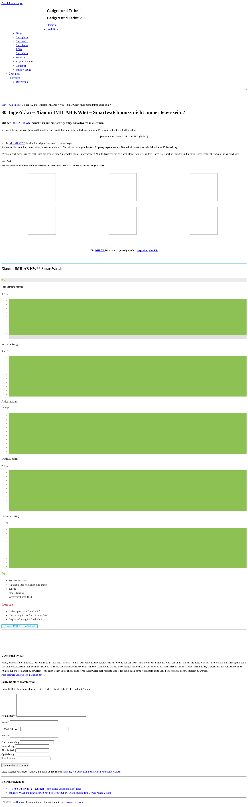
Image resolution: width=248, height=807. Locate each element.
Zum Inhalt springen (12, 3)
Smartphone (22, 37)
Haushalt (20, 57)
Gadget (19, 33)
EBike (19, 49)
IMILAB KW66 (21, 123)
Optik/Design (8, 754)
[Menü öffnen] (245, 89)
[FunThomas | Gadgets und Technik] (24, 26)
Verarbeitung (8, 746)
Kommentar (8, 715)
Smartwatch (22, 41)
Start (3, 104)
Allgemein (14, 104)
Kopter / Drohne (24, 61)
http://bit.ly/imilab (147, 250)
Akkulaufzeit (8, 750)
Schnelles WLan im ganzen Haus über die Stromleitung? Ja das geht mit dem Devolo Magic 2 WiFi (61, 792)
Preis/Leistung (8, 758)
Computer (21, 65)
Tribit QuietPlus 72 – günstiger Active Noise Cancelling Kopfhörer (45, 788)
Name (5, 722)
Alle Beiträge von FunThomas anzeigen (23, 674)
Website (5, 735)
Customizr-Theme (74, 802)
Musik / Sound (23, 69)
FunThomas (18, 802)
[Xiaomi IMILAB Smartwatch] (42, 200)
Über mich (14, 73)
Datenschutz (22, 82)
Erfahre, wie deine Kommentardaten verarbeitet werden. (92, 771)
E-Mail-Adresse (10, 729)
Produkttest (52, 29)
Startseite (51, 25)
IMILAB (100, 250)
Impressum (14, 78)
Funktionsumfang (10, 742)
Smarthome (22, 45)
